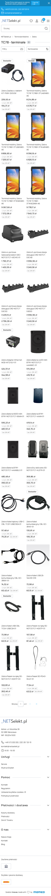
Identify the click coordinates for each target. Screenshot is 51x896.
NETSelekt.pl (6, 36)
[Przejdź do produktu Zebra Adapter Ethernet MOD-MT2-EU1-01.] (13, 341)
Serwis (4, 764)
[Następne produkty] (30, 704)
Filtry (4, 49)
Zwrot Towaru (7, 820)
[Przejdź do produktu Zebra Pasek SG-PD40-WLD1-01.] (38, 658)
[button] (46, 28)
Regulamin (5, 788)
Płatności (5, 816)
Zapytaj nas (35, 3)
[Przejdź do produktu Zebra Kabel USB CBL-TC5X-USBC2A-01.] (13, 607)
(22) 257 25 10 (23, 9)
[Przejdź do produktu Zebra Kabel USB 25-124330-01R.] (38, 557)
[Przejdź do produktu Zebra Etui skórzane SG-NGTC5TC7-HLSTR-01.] (38, 449)
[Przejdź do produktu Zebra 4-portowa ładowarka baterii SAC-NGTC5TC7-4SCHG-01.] (13, 234)
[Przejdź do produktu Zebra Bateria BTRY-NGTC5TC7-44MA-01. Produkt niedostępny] (38, 395)
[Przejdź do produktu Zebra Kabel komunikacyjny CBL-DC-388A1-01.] (13, 557)
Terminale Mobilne (21, 36)
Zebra (34, 36)
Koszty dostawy (8, 812)
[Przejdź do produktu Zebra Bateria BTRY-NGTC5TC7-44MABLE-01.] (13, 449)
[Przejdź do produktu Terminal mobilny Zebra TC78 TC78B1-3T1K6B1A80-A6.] (13, 180)
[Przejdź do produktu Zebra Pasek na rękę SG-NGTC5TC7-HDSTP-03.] (13, 658)
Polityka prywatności (10, 795)
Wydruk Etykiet (7, 767)
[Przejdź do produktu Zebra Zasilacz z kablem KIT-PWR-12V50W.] (13, 72)
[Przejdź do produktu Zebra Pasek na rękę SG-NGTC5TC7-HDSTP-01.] (38, 607)
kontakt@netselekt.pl (13, 13)
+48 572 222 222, (11, 9)
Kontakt (4, 784)
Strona (14, 704)
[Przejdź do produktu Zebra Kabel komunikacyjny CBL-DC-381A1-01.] (38, 503)
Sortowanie (33, 49)
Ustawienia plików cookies (12, 792)
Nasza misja (6, 837)
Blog (3, 844)
